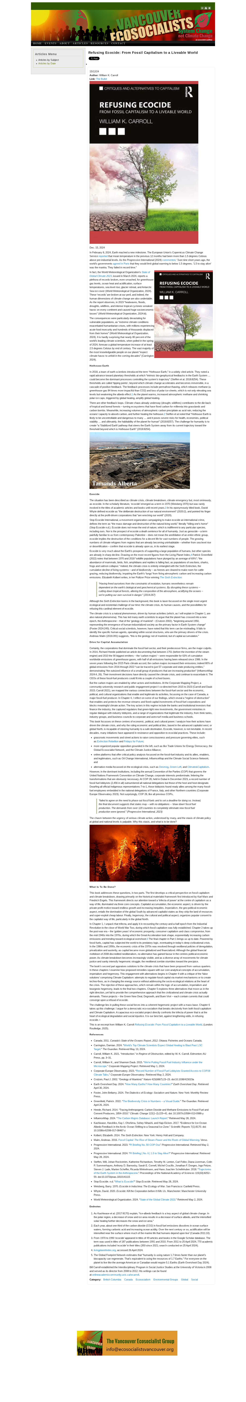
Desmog (164, 766)
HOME (37, 43)
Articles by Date (47, 63)
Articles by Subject (48, 59)
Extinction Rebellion (107, 741)
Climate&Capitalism (198, 766)
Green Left (175, 766)
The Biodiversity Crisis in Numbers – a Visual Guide (151, 1101)
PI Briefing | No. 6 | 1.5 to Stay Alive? (150, 1153)
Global (184, 1279)
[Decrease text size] (202, 9)
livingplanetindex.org (105, 1250)
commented (168, 259)
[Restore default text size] (206, 9)
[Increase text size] (210, 9)
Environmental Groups (165, 1279)
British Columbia (112, 1279)
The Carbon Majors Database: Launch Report (142, 1118)
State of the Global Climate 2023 (157, 1199)
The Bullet (101, 78)
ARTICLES (80, 43)
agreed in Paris (121, 263)
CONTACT (118, 43)
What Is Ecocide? (124, 1181)
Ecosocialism (143, 1279)
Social (194, 1279)
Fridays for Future (133, 741)
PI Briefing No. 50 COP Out (145, 1144)
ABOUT (64, 43)
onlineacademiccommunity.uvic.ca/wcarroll (115, 1274)
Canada (128, 1279)
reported (103, 256)
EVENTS (51, 43)
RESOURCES (99, 43)
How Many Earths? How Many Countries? (149, 1084)
